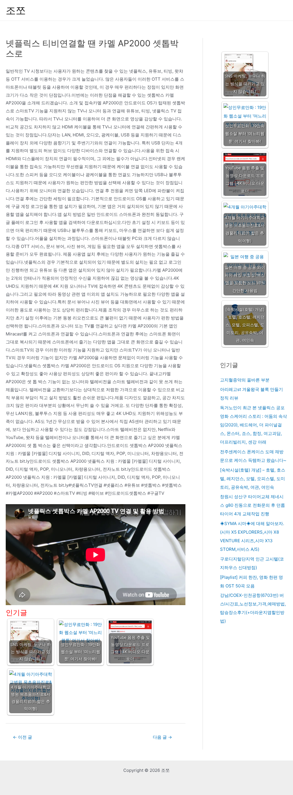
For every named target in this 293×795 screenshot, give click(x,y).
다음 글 (162, 737)
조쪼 (16, 10)
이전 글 (22, 737)
